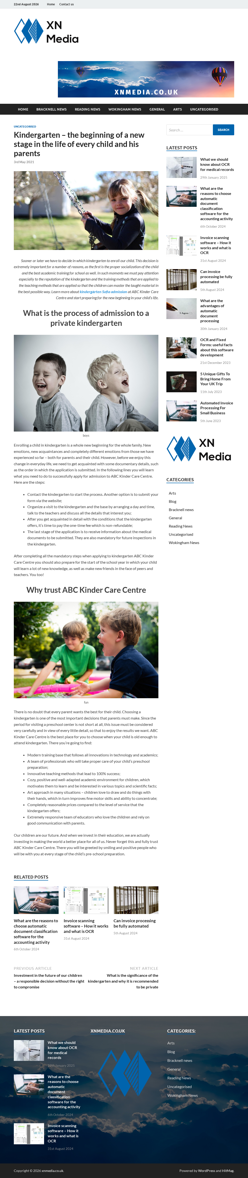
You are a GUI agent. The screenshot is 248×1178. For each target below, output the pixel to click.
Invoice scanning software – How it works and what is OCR (86, 926)
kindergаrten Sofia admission (103, 291)
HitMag (227, 1171)
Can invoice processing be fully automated (135, 923)
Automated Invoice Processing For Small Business (216, 408)
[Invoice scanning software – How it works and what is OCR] (86, 901)
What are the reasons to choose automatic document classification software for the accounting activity (36, 931)
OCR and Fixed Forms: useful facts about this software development (217, 347)
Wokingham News (124, 109)
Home (51, 4)
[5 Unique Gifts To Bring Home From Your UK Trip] (181, 374)
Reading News (87, 109)
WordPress (206, 1171)
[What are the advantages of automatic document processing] (181, 301)
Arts (177, 109)
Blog (172, 501)
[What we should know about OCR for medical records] (181, 159)
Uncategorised (204, 109)
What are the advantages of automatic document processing (212, 310)
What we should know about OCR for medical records (217, 164)
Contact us (66, 4)
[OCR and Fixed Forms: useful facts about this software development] (181, 340)
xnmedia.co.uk (52, 1171)
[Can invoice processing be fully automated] (136, 901)
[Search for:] (200, 129)
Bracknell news (51, 109)
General (157, 109)
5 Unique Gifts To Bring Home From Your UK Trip (215, 378)
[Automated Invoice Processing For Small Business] (181, 403)
